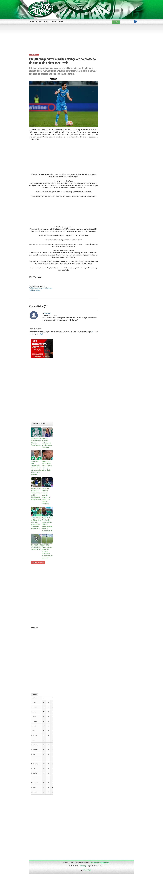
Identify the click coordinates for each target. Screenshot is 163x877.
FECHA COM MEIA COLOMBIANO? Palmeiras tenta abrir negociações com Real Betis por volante (36, 467)
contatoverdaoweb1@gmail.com (99, 863)
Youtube (53, 21)
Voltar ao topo (86, 870)
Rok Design (83, 866)
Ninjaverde (47, 313)
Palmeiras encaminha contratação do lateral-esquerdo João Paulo (47, 443)
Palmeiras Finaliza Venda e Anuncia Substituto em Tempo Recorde (36, 442)
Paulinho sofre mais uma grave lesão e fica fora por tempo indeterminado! (47, 465)
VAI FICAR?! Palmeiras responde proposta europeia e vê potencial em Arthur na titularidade (46, 496)
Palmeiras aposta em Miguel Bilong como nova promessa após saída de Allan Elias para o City (36, 523)
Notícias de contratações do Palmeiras (40, 288)
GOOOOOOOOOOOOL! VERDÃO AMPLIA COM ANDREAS (36, 547)
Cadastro (46, 21)
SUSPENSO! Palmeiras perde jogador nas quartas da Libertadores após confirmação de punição (47, 551)
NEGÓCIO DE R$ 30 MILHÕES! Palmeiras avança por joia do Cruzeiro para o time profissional (36, 494)
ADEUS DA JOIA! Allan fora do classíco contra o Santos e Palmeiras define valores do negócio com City (47, 524)
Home (32, 21)
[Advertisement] (102, 6)
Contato (60, 21)
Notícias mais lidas (34, 290)
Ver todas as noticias (38, 562)
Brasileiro (34, 695)
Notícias (38, 21)
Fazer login (116, 22)
